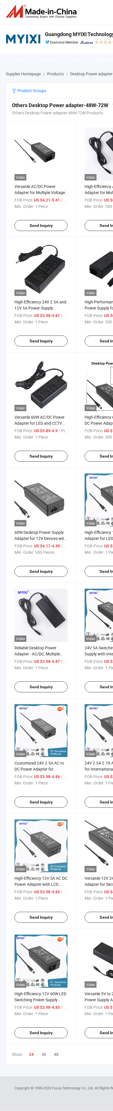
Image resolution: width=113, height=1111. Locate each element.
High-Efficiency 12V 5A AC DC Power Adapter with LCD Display (40, 884)
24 (31, 1054)
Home (17, 59)
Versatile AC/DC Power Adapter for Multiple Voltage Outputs (39, 192)
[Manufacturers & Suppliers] (42, 11)
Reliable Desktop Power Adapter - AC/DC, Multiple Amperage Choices (37, 654)
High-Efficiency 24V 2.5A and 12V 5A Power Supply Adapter (40, 308)
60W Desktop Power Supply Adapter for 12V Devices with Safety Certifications (40, 538)
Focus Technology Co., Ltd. (73, 1088)
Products (48, 59)
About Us (76, 59)
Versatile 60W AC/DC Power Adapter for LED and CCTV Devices (39, 423)
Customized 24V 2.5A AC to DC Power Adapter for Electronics (39, 769)
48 (56, 1054)
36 (43, 1054)
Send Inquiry (41, 225)
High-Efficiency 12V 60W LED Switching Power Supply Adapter (40, 1000)
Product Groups (31, 90)
